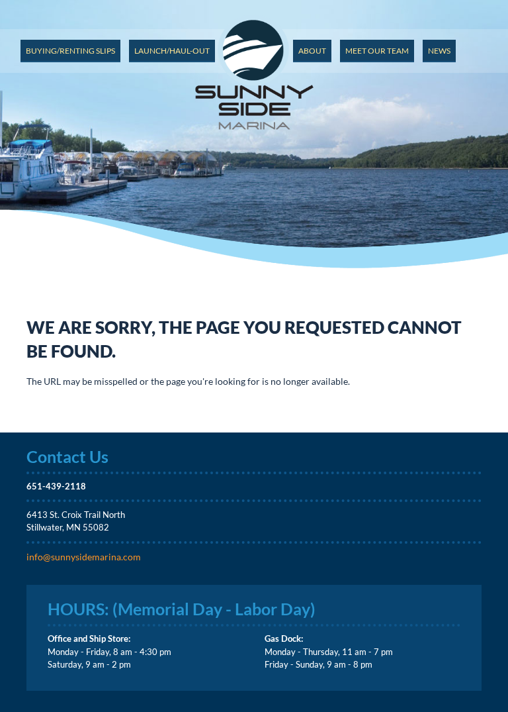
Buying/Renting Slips (70, 51)
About (312, 51)
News (439, 51)
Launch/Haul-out (172, 51)
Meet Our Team (377, 51)
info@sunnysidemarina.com (83, 556)
